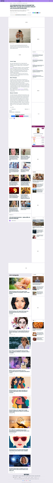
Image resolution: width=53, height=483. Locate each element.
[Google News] (30, 480)
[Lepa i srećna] (29, 477)
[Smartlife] (32, 477)
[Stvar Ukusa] (39, 477)
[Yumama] (35, 477)
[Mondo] (16, 477)
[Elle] (22, 477)
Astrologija (14, 3)
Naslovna (11, 3)
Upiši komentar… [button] (14, 220)
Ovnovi (11, 67)
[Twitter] (24, 480)
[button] (29, 12)
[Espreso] (20, 477)
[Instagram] (26, 480)
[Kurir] (14, 477)
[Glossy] (26, 477)
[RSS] (28, 480)
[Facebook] (23, 480)
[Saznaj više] (43, 172)
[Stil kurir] (24, 477)
